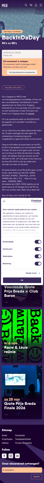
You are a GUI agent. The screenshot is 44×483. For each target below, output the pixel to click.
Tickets (31, 5)
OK (22, 280)
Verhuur (5, 443)
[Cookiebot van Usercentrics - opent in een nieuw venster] (31, 201)
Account (36, 5)
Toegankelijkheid (23, 439)
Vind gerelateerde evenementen (22, 72)
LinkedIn (17, 456)
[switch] (38, 249)
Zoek (26, 5)
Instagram (10, 456)
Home (4, 435)
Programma (21, 5)
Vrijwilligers (7, 439)
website (31, 113)
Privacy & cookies (23, 443)
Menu (41, 5)
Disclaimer (20, 435)
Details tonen (31, 273)
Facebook (4, 456)
